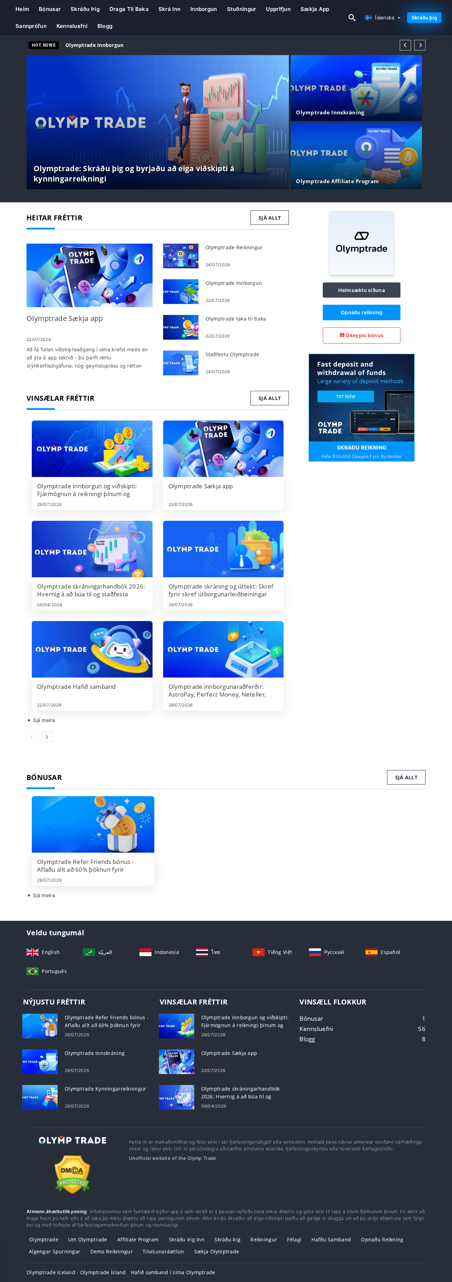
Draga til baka (129, 9)
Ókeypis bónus (364, 335)
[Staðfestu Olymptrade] (180, 362)
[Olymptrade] (361, 273)
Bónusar (50, 9)
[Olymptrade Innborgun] (180, 291)
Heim (22, 9)
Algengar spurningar (54, 1251)
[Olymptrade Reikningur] (180, 255)
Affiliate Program (138, 1239)
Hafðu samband (331, 1239)
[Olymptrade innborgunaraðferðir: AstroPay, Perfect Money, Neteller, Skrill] (223, 649)
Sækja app (315, 9)
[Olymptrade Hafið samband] (92, 649)
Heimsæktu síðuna (361, 290)
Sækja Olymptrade (216, 1251)
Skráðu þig (85, 9)
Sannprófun (31, 26)
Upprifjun (278, 9)
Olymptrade (43, 1239)
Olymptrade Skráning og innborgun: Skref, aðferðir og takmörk (145, 45)
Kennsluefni (72, 26)
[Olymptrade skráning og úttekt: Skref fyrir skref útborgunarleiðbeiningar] (223, 549)
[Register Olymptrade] (362, 397)
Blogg (104, 26)
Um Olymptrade (87, 1239)
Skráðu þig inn (186, 1239)
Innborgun (203, 9)
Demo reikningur (111, 1251)
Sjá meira (43, 720)
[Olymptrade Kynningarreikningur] (40, 1096)
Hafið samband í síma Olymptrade (173, 1272)
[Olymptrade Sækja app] (89, 275)
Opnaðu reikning (361, 312)
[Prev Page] (405, 45)
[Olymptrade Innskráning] (40, 1061)
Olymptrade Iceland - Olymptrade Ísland (76, 1272)
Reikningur (263, 1239)
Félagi (294, 1239)
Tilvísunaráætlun (163, 1251)
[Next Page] (420, 45)
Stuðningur (241, 9)
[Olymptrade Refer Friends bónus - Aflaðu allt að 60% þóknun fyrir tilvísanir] (93, 824)
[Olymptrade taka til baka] (180, 327)
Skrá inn (169, 9)
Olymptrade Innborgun (94, 45)
